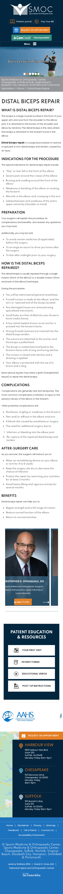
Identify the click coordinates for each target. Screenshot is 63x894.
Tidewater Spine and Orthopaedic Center (31, 868)
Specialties (7, 88)
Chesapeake (36, 770)
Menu (27, 44)
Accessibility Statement (31, 835)
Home (9, 825)
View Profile (31, 601)
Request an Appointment (35, 30)
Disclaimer (23, 825)
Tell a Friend (30, 830)
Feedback (13, 830)
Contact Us (47, 830)
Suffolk (33, 796)
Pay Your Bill (47, 21)
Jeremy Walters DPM (19, 864)
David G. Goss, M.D (44, 864)
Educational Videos (34, 673)
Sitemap (51, 825)
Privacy (37, 825)
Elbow (20, 88)
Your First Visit (32, 650)
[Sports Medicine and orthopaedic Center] (31, 9)
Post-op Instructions (36, 686)
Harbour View (39, 745)
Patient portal (24, 21)
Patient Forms (31, 662)
